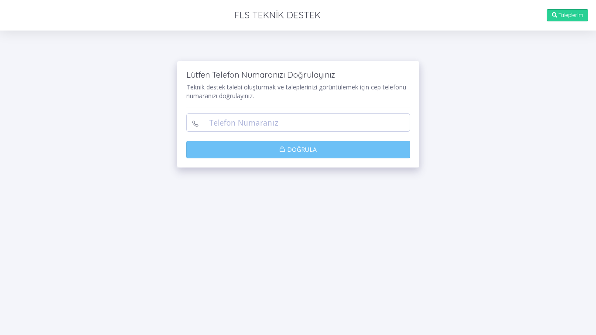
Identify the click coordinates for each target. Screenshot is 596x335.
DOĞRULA (301, 149)
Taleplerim (570, 15)
